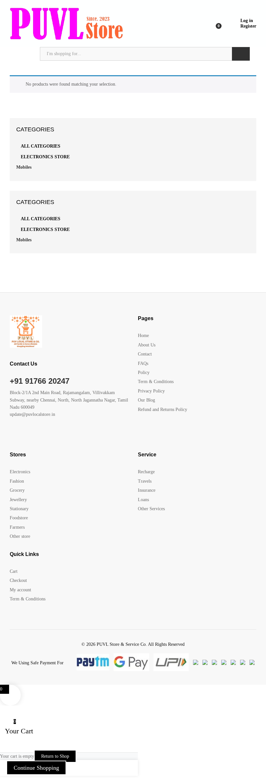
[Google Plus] (32, 435)
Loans (143, 499)
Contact (145, 354)
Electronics (20, 471)
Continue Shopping (36, 768)
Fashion (17, 481)
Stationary (19, 508)
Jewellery (18, 499)
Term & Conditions (156, 381)
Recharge (146, 471)
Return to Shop (55, 756)
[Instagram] (52, 435)
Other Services (151, 508)
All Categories (40, 146)
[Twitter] (22, 435)
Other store (20, 536)
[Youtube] (42, 435)
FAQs (143, 363)
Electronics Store (45, 156)
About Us (146, 345)
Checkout (18, 580)
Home (143, 335)
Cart (14, 571)
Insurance (146, 490)
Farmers (17, 527)
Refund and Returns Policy (162, 409)
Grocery (17, 490)
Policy (144, 372)
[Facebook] (11, 435)
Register (248, 26)
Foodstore (19, 517)
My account (20, 589)
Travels (144, 481)
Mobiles (23, 167)
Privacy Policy (151, 391)
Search (241, 54)
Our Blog (146, 400)
